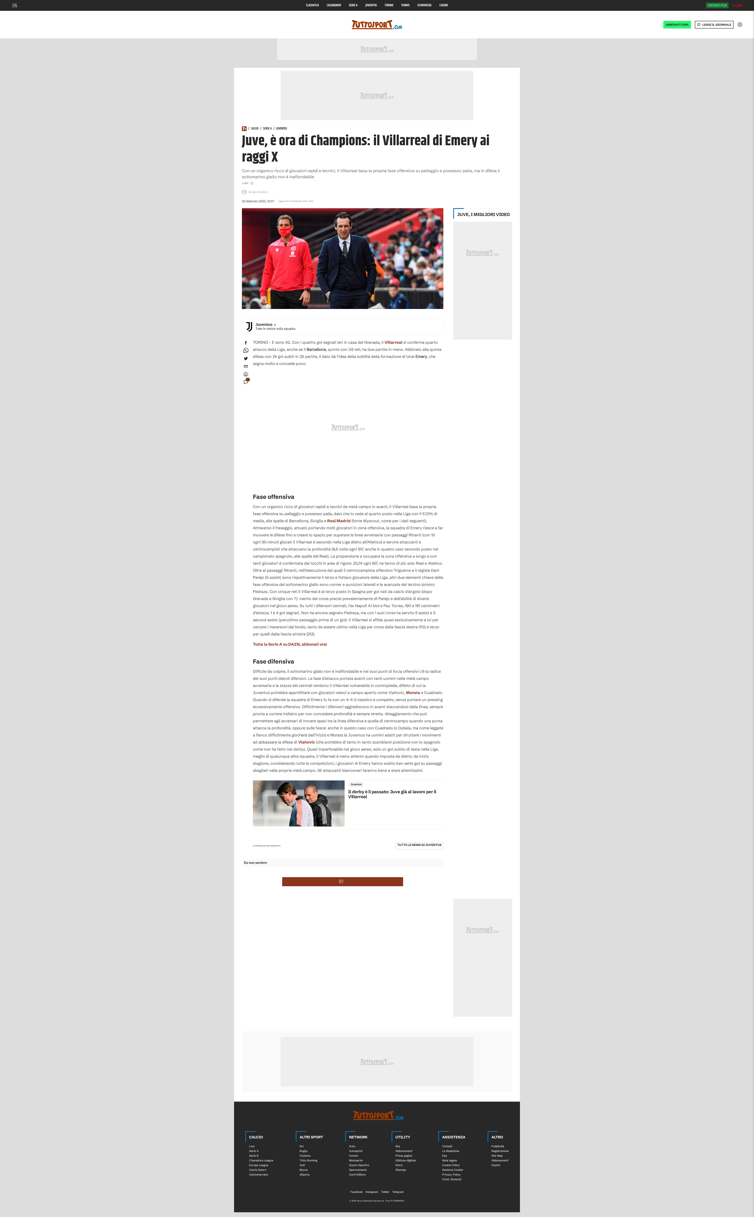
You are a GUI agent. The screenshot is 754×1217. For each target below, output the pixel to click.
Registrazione (500, 1151)
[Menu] (14, 5)
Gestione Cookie (452, 1170)
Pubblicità (497, 1146)
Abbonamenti (403, 1151)
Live (738, 5)
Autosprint (355, 1151)
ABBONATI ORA (677, 24)
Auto (352, 1146)
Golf (302, 1165)
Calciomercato (258, 1174)
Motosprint (356, 1160)
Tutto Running (308, 1160)
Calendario (334, 5)
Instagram (372, 1191)
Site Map (497, 1155)
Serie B (253, 1155)
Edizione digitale (405, 1160)
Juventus (371, 5)
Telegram (398, 1191)
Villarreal (393, 342)
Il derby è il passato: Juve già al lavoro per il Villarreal (392, 794)
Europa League (258, 1165)
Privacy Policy (451, 1174)
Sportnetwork (358, 1170)
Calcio (255, 128)
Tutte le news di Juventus (419, 845)
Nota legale (449, 1160)
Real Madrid (339, 520)
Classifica (312, 5)
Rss (397, 1146)
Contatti (447, 1146)
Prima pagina (403, 1155)
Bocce (304, 1170)
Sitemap (400, 1170)
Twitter (385, 1191)
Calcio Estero (257, 1170)
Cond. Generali (451, 1179)
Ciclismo (305, 1155)
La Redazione (450, 1151)
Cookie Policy (451, 1165)
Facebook (356, 1191)
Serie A (353, 5)
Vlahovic (306, 742)
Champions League (261, 1160)
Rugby (304, 1151)
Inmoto (353, 1155)
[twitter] (246, 358)
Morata (413, 692)
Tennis (405, 5)
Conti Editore (357, 1174)
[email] (246, 366)
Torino (389, 5)
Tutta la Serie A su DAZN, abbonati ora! (290, 644)
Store (399, 1165)
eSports (305, 1174)
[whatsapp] (246, 351)
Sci (302, 1146)
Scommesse (424, 5)
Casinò (443, 5)
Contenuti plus (717, 5)
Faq (444, 1155)
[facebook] (246, 343)
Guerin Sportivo (359, 1165)
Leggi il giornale (716, 24)
